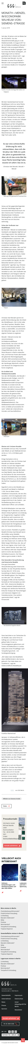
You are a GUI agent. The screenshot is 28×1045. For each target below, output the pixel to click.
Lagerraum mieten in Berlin (10, 958)
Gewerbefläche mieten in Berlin (12, 933)
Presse (4, 1005)
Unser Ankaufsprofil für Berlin (20, 1004)
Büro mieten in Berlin (8, 908)
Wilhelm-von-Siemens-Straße (11, 799)
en (5, 1031)
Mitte (2, 920)
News (3, 1002)
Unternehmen (6, 999)
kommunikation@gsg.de (11, 838)
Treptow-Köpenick (7, 929)
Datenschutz (19, 999)
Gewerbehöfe (6, 995)
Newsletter (18, 1010)
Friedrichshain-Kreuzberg (9, 913)
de (2, 1031)
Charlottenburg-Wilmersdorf (10, 911)
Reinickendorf (5, 924)
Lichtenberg (4, 916)
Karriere (4, 1009)
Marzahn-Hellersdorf (7, 918)
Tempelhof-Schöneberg (8, 927)
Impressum (18, 995)
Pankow (3, 922)
